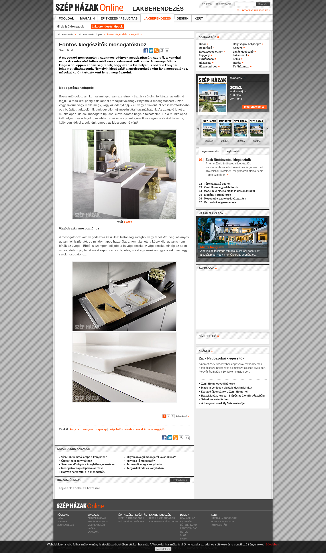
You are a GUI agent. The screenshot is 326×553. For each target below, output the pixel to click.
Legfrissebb (233, 151)
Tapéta (238, 62)
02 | (201, 183)
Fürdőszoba (207, 59)
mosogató (87, 429)
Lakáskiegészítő (244, 51)
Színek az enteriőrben (214, 399)
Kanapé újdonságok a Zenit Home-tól (224, 391)
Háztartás (206, 62)
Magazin (87, 18)
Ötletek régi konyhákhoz (76, 460)
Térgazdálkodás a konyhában (145, 468)
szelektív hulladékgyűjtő (150, 429)
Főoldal (66, 18)
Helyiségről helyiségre (248, 44)
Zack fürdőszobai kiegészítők (221, 358)
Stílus (237, 59)
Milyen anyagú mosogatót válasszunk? (151, 457)
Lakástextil (241, 55)
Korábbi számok (98, 521)
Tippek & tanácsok (222, 521)
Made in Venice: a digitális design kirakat (229, 191)
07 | (201, 202)
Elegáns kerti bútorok (217, 194)
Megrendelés (65, 525)
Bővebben (272, 544)
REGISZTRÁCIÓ (224, 4)
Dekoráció (206, 47)
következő (182, 416)
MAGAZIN (237, 78)
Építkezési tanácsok (131, 521)
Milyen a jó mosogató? (141, 460)
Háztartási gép (209, 66)
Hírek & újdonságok (70, 26)
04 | (201, 191)
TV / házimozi (242, 66)
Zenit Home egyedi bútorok (221, 187)
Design (183, 18)
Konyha (239, 47)
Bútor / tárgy (189, 525)
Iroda (183, 538)
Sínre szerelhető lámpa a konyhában (84, 457)
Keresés (261, 4)
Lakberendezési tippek (107, 26)
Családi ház (187, 518)
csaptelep (101, 429)
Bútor (203, 44)
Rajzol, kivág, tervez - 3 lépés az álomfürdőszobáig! (233, 395)
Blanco (128, 221)
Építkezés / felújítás (119, 18)
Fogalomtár (219, 525)
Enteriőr (186, 521)
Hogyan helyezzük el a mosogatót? (83, 472)
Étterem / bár (188, 528)
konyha (74, 429)
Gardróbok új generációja (220, 202)
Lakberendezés (157, 18)
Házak (60, 518)
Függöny (205, 55)
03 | (201, 187)
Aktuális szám (97, 518)
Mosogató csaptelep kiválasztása (82, 468)
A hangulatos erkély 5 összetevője (223, 403)
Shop (183, 535)
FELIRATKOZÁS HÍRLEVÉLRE (253, 10)
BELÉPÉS (207, 4)
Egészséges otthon (212, 51)
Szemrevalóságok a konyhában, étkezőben (88, 464)
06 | (201, 198)
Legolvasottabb (210, 151)
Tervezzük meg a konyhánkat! (145, 464)
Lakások (62, 521)
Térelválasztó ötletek (217, 183)
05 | (201, 194)
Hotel (184, 532)
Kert (198, 18)
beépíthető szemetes (121, 429)
